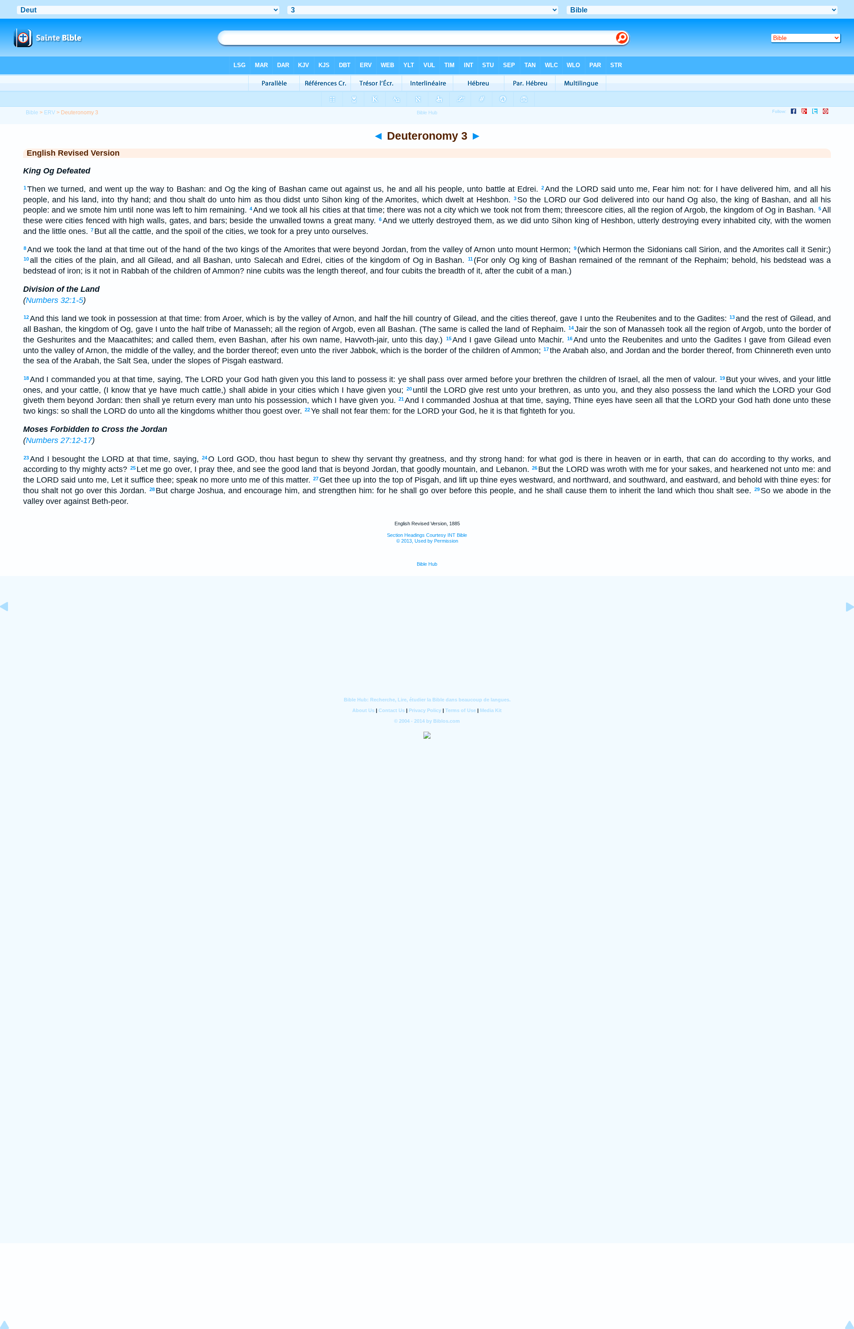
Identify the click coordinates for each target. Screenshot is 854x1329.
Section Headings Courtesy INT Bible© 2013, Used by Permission (427, 538)
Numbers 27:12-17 (59, 440)
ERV (49, 112)
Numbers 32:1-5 (54, 300)
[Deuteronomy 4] (843, 626)
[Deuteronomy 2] (11, 626)
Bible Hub (427, 564)
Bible (32, 112)
